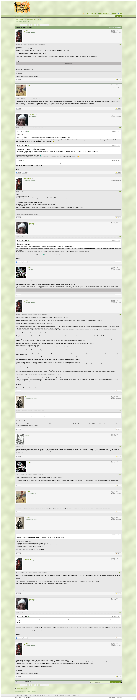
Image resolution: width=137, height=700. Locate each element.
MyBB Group (28, 697)
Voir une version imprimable (22, 688)
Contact (25, 695)
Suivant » (44, 24)
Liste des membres (104, 13)
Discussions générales (28, 19)
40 (40, 24)
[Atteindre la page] (48, 25)
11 (37, 24)
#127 (120, 314)
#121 (120, 44)
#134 (120, 612)
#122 (120, 98)
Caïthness (32, 114)
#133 (120, 572)
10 (35, 24)
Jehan (27, 397)
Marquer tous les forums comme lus (62, 695)
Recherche (93, 13)
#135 (120, 657)
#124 (120, 191)
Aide (121, 13)
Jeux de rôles (37, 19)
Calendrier (114, 13)
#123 (120, 127)
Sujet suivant (29, 681)
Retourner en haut (37, 695)
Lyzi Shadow (27, 31)
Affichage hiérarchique (115, 27)
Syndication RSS (74, 695)
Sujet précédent (20, 681)
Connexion (29, 16)
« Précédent (23, 24)
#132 (120, 531)
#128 (120, 410)
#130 (120, 474)
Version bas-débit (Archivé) (48, 695)
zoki (29, 85)
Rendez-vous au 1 (19, 19)
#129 (120, 446)
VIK (29, 268)
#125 (120, 236)
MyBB (19, 697)
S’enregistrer (36, 16)
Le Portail (30, 695)
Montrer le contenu (68, 63)
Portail (86, 13)
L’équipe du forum (19, 695)
